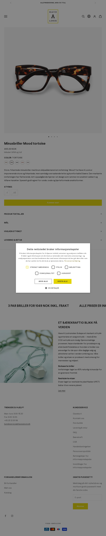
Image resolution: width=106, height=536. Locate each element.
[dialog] (53, 268)
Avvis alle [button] (43, 281)
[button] (53, 288)
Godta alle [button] (63, 281)
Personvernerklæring (72, 261)
